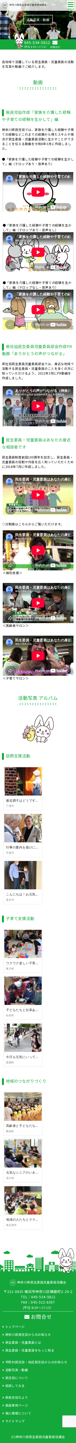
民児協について (16, 1377)
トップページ (15, 1326)
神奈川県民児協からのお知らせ (28, 1334)
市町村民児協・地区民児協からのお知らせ (36, 1362)
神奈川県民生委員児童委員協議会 (28, 4)
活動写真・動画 (16, 1369)
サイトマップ (15, 1421)
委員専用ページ (16, 1405)
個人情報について (18, 1413)
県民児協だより (16, 1397)
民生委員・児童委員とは (23, 1342)
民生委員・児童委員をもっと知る (29, 1350)
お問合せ (40, 1316)
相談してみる (15, 1385)
